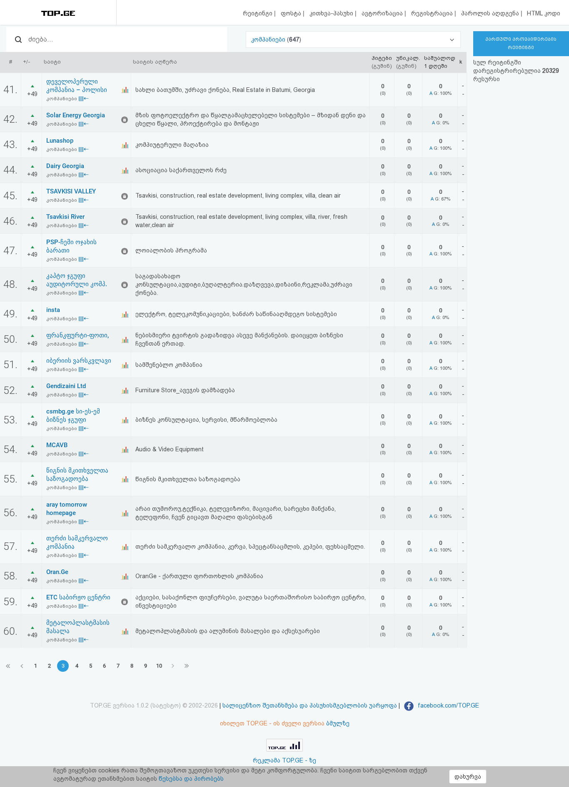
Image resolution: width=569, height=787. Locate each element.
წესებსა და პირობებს (191, 778)
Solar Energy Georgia (75, 115)
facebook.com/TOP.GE (447, 705)
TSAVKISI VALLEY (71, 191)
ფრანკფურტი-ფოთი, (77, 335)
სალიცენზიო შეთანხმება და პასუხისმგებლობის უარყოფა (309, 705)
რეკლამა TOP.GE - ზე (284, 760)
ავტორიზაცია (383, 13)
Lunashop (59, 140)
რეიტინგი (258, 13)
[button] (353, 39)
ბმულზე (337, 723)
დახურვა (467, 776)
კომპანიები (269, 39)
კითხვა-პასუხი (332, 13)
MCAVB (56, 445)
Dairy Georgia (65, 166)
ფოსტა (292, 13)
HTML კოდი (543, 13)
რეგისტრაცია (432, 13)
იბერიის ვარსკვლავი (78, 360)
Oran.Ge (57, 572)
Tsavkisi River (65, 216)
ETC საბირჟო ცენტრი (78, 597)
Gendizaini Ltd (66, 386)
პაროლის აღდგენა (491, 13)
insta (53, 310)
